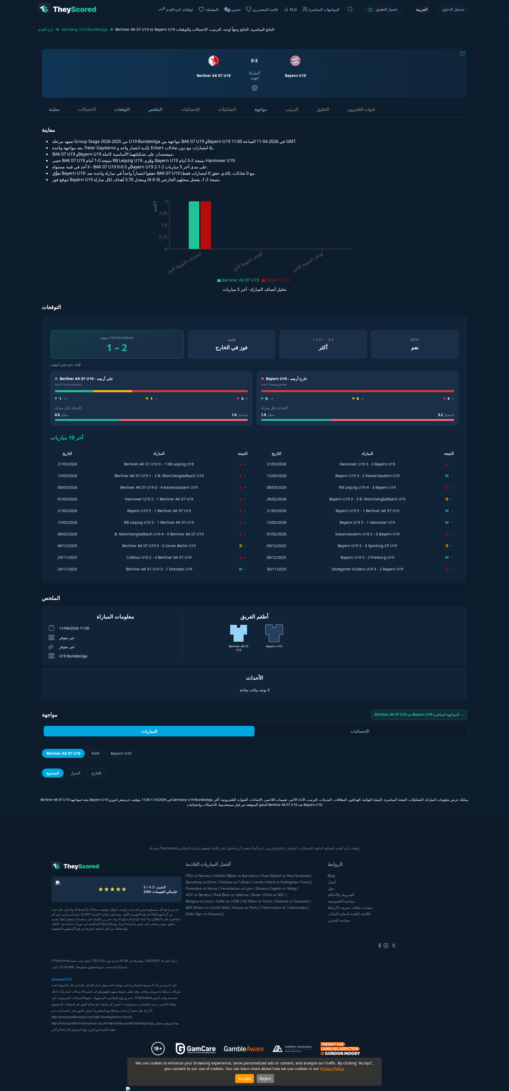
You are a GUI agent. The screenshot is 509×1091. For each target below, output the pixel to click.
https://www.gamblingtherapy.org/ (131, 1023)
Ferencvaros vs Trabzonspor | (285, 907)
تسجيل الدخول (453, 9)
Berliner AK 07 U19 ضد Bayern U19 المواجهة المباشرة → (419, 714)
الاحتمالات (87, 109)
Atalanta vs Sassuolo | (293, 901)
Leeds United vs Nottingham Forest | (282, 882)
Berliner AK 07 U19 (63, 753)
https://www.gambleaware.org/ (72, 1017)
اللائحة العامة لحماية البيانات (349, 914)
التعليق (323, 109)
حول (331, 888)
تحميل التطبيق (387, 9)
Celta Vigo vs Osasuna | (205, 914)
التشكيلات (227, 109)
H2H (95, 753)
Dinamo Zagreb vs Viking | (277, 888)
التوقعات (122, 109)
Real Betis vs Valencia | (232, 895)
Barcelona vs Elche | (202, 882)
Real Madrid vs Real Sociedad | (286, 876)
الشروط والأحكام (341, 895)
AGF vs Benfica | (199, 895)
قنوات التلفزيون (361, 109)
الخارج (96, 772)
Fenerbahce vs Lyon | (237, 888)
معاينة (54, 109)
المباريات (149, 731)
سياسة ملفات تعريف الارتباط (350, 907)
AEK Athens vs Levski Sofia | (208, 907)
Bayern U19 (121, 753)
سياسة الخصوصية (341, 901)
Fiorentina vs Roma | (202, 888)
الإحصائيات (190, 109)
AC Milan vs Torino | (258, 901)
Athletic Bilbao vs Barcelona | (237, 876)
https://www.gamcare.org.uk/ (113, 1017)
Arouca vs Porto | (246, 907)
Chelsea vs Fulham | (235, 882)
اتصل (332, 882)
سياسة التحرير (339, 920)
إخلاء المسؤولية (61, 979)
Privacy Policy (332, 1068)
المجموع (52, 772)
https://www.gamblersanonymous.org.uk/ (79, 1023)
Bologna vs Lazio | (200, 901)
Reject (265, 1078)
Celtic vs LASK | (229, 901)
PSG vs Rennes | (199, 876)
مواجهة (260, 109)
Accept (244, 1078)
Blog (331, 876)
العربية (422, 9)
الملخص (155, 109)
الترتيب (292, 109)
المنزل (75, 772)
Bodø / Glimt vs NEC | (269, 895)
